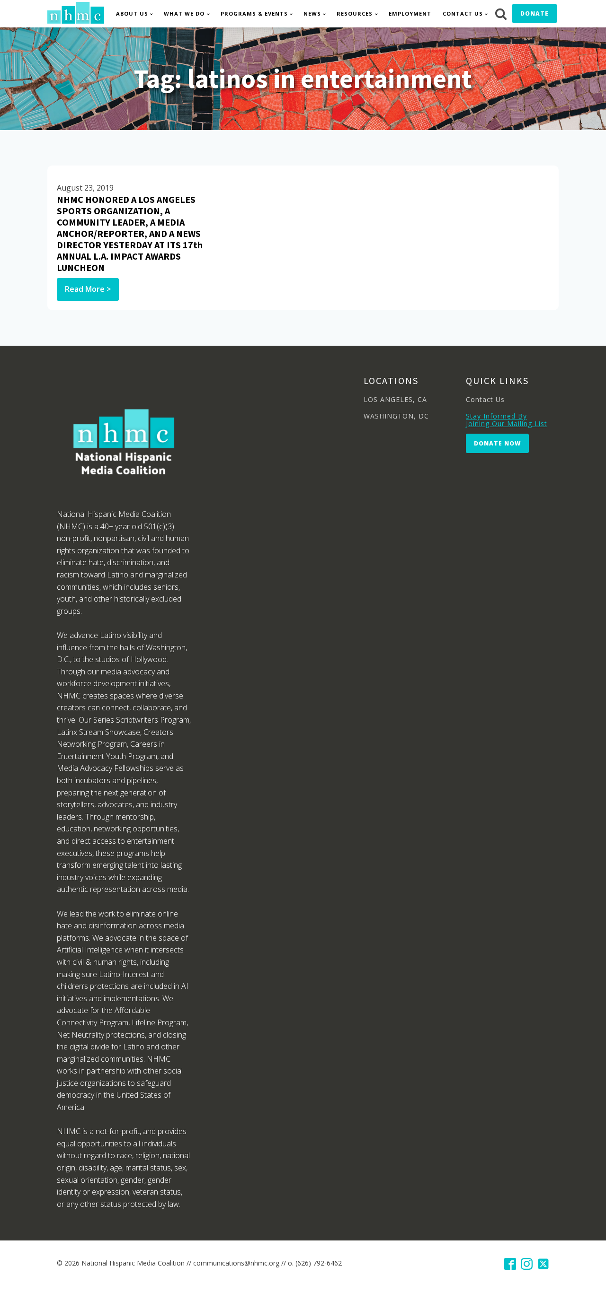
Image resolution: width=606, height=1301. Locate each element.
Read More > (88, 289)
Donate (534, 13)
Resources (355, 13)
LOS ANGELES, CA (395, 399)
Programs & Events (254, 13)
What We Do (184, 13)
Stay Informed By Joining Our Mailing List (506, 419)
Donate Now (497, 443)
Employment (410, 13)
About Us (132, 13)
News (312, 13)
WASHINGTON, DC (396, 415)
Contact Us (463, 13)
